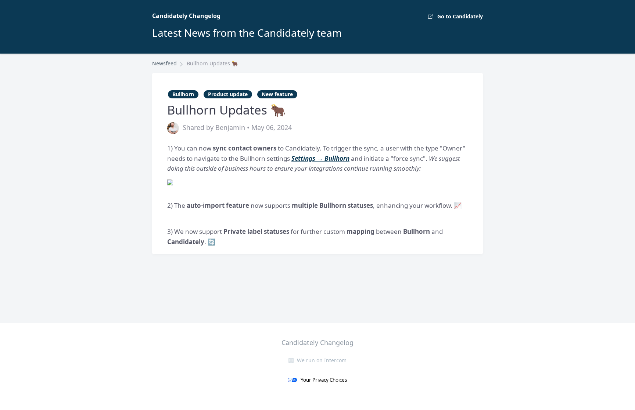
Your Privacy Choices (324, 380)
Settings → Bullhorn (320, 158)
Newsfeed (164, 63)
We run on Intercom (322, 360)
